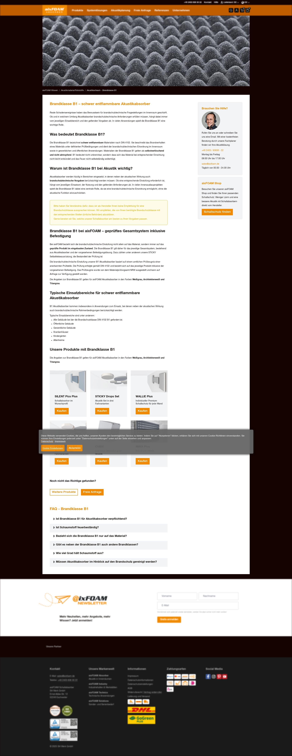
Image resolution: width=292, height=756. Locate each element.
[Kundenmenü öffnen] (236, 10)
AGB (130, 688)
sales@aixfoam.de (210, 164)
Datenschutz (47, 441)
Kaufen (62, 411)
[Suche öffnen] (231, 10)
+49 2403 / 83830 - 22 (212, 150)
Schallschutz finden (217, 212)
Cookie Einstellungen (53, 448)
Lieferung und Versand (139, 696)
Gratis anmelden (169, 619)
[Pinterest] (219, 676)
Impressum (133, 676)
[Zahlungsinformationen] (184, 683)
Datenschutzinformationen (140, 680)
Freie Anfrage (92, 492)
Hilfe (216, 2)
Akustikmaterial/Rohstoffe (72, 90)
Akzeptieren (75, 448)
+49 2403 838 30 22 (68, 680)
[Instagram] (213, 676)
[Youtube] (224, 676)
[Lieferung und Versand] (146, 711)
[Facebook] (208, 676)
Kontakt (208, 2)
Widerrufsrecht (135, 692)
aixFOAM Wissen (50, 90)
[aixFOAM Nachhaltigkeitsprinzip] (56, 710)
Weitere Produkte (64, 492)
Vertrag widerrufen (153, 692)
